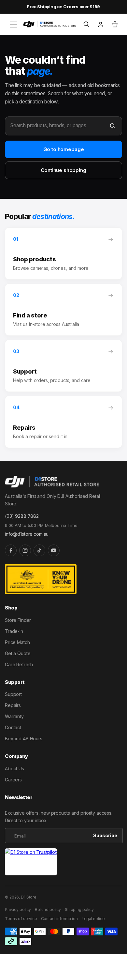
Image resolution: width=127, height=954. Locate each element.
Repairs (13, 705)
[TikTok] (39, 550)
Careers (13, 779)
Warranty (14, 716)
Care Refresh (19, 664)
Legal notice (93, 918)
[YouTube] (54, 550)
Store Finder (18, 620)
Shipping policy (79, 909)
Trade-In (14, 631)
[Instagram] (25, 550)
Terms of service (21, 918)
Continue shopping (63, 170)
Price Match (17, 642)
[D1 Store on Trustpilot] (31, 861)
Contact (13, 727)
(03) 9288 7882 (22, 516)
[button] (14, 24)
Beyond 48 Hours (23, 738)
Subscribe (105, 835)
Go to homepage (63, 149)
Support (13, 694)
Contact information (59, 918)
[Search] (113, 126)
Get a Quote (17, 653)
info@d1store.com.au (27, 534)
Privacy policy (18, 909)
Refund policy (48, 909)
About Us (14, 768)
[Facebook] (11, 550)
